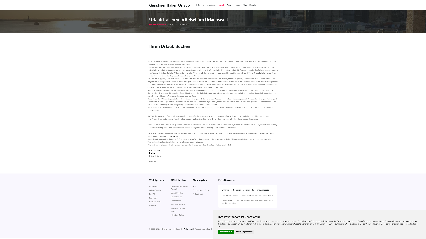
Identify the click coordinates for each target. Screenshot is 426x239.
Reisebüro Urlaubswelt (158, 24)
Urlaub (221, 5)
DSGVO (152, 194)
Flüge (245, 5)
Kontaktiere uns (155, 202)
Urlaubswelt (153, 186)
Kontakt (252, 5)
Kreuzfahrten (176, 201)
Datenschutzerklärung (201, 190)
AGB (194, 186)
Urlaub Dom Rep (177, 193)
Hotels (237, 5)
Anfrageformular (155, 190)
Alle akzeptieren (226, 232)
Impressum (153, 198)
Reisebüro (200, 5)
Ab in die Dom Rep (178, 204)
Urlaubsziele (211, 5)
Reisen (229, 5)
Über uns (152, 206)
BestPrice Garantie (170, 136)
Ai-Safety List (198, 194)
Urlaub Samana (176, 197)
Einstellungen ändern (244, 232)
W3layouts (188, 229)
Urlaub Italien (154, 150)
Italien (152, 153)
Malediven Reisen (177, 215)
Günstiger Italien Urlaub (169, 5)
